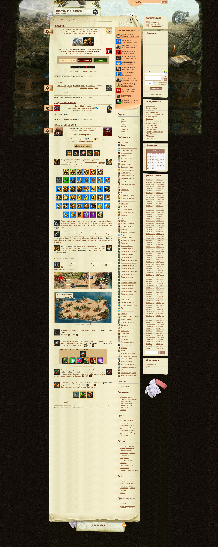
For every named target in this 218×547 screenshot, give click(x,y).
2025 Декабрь (160, 339)
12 (158, 159)
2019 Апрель (159, 253)
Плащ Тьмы (125, 300)
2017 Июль (149, 231)
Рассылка (59, 25)
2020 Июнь (159, 268)
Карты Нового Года (128, 187)
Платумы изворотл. (128, 257)
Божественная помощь (129, 148)
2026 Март (149, 344)
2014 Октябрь (160, 195)
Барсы (123, 145)
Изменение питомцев (129, 80)
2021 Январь (150, 277)
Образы (124, 229)
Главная (56, 20)
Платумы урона (127, 294)
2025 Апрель (159, 331)
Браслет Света (126, 153)
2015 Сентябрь (150, 208)
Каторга (58, 82)
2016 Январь (150, 212)
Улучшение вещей (128, 353)
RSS (124, 525)
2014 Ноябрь (150, 197)
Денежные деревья (128, 158)
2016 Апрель (159, 214)
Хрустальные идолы (128, 367)
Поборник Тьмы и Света (130, 37)
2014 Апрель (159, 188)
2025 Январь (150, 328)
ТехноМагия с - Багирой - (70, 10)
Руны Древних (126, 319)
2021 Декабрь (160, 287)
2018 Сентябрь (150, 247)
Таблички (124, 339)
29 (148, 168)
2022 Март (149, 292)
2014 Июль (149, 193)
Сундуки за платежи (65, 102)
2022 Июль (149, 296)
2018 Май (149, 242)
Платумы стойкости (128, 285)
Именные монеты (127, 178)
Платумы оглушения (128, 268)
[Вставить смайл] (166, 71)
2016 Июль (149, 218)
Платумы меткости (128, 266)
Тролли (124, 348)
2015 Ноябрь (150, 210)
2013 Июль (149, 180)
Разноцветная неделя (129, 42)
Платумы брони (127, 249)
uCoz (111, 527)
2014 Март (149, 188)
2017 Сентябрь (150, 234)
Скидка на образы (128, 69)
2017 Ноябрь (150, 236)
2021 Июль (149, 283)
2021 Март (149, 279)
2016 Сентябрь (150, 221)
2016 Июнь (159, 216)
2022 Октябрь (160, 298)
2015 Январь (150, 199)
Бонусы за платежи (128, 102)
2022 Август (159, 296)
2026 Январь (150, 341)
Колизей (124, 206)
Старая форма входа (156, 94)
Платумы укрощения (129, 291)
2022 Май (149, 294)
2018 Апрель (159, 240)
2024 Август (159, 322)
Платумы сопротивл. (128, 283)
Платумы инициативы (129, 260)
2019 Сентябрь (150, 259)
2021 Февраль (160, 277)
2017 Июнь (159, 229)
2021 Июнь (159, 281)
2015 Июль (149, 206)
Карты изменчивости (128, 184)
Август (69, 20)
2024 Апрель (159, 318)
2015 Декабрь (160, 210)
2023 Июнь (159, 307)
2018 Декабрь (160, 249)
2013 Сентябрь (150, 182)
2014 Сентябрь (150, 195)
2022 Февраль (160, 290)
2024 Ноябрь (150, 326)
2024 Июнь (159, 320)
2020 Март (149, 266)
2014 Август (159, 193)
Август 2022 (156, 150)
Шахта (123, 370)
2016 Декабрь (160, 223)
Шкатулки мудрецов (128, 373)
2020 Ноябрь (150, 275)
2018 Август (159, 244)
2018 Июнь (159, 242)
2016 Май (149, 216)
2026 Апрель (159, 344)
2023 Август (159, 309)
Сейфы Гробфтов (127, 322)
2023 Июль (149, 309)
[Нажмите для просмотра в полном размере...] (82, 322)
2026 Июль (149, 348)
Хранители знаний (128, 364)
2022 (63, 20)
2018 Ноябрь (150, 249)
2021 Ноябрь (150, 287)
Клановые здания (127, 198)
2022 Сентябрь (150, 298)
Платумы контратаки (128, 263)
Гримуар (124, 156)
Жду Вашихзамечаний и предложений (156, 24)
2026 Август (159, 348)
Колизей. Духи (126, 209)
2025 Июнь (159, 333)
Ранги (123, 308)
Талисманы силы (127, 345)
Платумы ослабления (129, 271)
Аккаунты (124, 142)
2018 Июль (149, 244)
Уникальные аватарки (129, 356)
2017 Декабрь (160, 236)
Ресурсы (124, 314)
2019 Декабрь (160, 262)
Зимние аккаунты (127, 91)
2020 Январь (150, 264)
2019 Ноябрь (150, 262)
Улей (123, 350)
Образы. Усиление (128, 232)
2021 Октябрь (160, 285)
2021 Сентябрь (150, 285)
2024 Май (149, 320)
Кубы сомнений (127, 218)
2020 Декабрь (160, 275)
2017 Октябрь (160, 234)
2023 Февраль (160, 303)
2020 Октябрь (160, 272)
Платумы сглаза (127, 277)
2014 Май (149, 190)
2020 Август (159, 270)
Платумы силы (126, 280)
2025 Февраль (160, 328)
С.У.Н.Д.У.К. (125, 333)
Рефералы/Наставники (129, 316)
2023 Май (149, 307)
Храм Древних (126, 361)
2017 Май (149, 229)
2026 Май (149, 346)
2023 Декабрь (160, 313)
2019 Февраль (160, 251)
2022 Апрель (159, 292)
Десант (123, 161)
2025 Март (149, 331)
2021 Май (149, 281)
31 (153, 168)
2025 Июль (149, 335)
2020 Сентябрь (150, 272)
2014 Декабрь (160, 197)
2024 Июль (149, 322)
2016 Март (149, 214)
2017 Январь (150, 225)
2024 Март (149, 318)
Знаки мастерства (127, 170)
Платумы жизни (127, 254)
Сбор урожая (126, 75)
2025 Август (159, 335)
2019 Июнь (159, 255)
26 (158, 165)
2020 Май (149, 268)
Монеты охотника (127, 223)
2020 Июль (149, 270)
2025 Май (149, 333)
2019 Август (159, 257)
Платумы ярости (127, 297)
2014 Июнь (159, 190)
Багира (70, 76)
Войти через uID (156, 89)
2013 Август (159, 180)
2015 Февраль (160, 199)
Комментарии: (88, 76)
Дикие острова (126, 164)
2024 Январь (150, 316)
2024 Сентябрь (150, 324)
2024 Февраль (160, 316)
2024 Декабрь (160, 326)
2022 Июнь (159, 294)
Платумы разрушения (129, 274)
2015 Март (149, 201)
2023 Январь (150, 303)
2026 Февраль (160, 341)
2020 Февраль (160, 264)
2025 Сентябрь (150, 337)
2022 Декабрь (160, 300)
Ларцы (123, 221)
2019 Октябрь (160, 259)
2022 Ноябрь (150, 300)
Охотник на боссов (128, 240)
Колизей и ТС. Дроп (128, 212)
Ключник (124, 204)
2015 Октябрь (160, 208)
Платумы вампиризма (129, 251)
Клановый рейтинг (128, 201)
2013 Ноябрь (150, 184)
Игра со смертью (127, 175)
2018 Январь (150, 238)
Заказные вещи (127, 167)
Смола (123, 328)
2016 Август (159, 218)
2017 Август (159, 231)
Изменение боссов (128, 47)
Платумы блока (127, 246)
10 (153, 159)
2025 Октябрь (160, 337)
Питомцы (124, 243)
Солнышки (125, 331)
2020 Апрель (159, 266)
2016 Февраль (160, 212)
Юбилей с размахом (128, 375)
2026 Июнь (159, 346)
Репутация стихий (127, 311)
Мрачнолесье (126, 226)
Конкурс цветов (127, 86)
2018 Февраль (160, 238)
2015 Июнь (159, 203)
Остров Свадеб (127, 237)
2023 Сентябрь (150, 311)
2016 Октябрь (160, 221)
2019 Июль (149, 257)
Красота (124, 215)
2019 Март (149, 253)
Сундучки (124, 336)
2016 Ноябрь (150, 223)
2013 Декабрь (160, 184)
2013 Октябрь (160, 182)
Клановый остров (127, 195)
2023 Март (149, 305)
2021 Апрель (159, 279)
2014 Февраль (160, 186)
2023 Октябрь (160, 311)
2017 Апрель (159, 227)
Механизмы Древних (65, 125)
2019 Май (149, 255)
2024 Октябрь (160, 324)
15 (148, 162)
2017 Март (149, 227)
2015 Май (149, 203)
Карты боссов (126, 181)
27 (161, 165)
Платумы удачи (127, 288)
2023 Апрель (159, 305)
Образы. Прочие (127, 235)
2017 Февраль (160, 225)
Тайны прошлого (127, 342)
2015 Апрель (159, 201)
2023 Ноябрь (150, 313)
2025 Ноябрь (150, 339)
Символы (124, 325)
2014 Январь (150, 186)
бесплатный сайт (102, 527)
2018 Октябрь (160, 247)
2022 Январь (150, 290)
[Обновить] (164, 71)
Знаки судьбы (126, 173)
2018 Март (149, 240)
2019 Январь (150, 251)
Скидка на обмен (127, 64)
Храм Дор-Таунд (127, 358)
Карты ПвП (125, 190)
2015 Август (159, 206)
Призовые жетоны (128, 302)
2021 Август (159, 283)
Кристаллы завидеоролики (126, 96)
